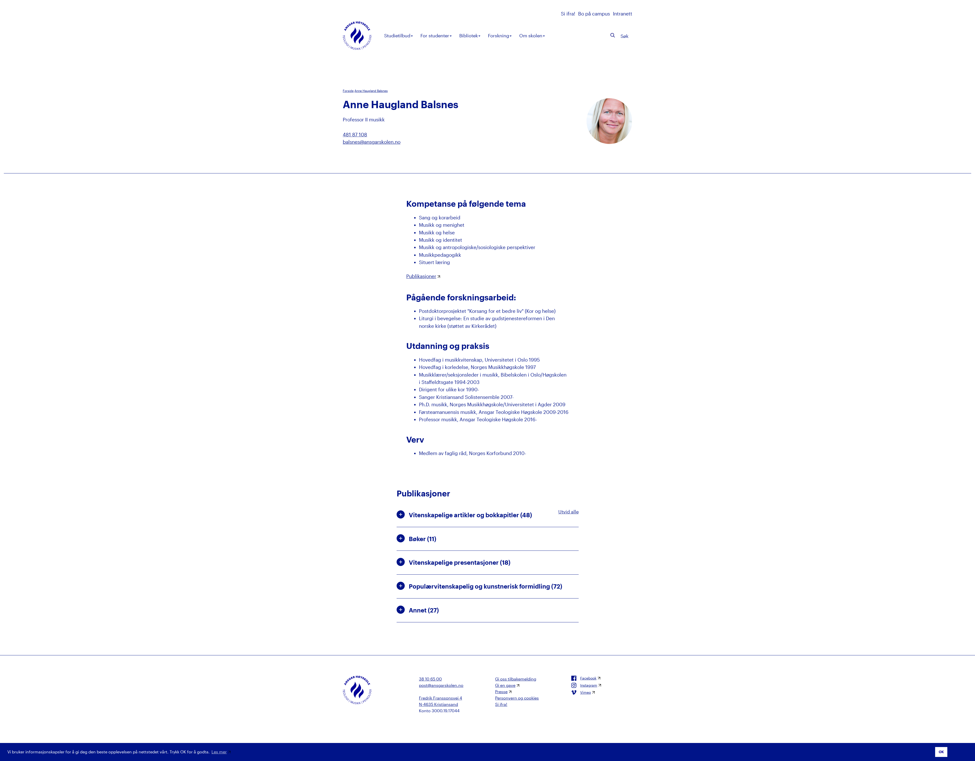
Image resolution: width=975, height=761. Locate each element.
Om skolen (530, 35)
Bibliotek (468, 35)
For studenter (434, 35)
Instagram (588, 685)
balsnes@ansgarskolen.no (371, 142)
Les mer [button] (219, 751)
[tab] (488, 515)
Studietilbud (397, 35)
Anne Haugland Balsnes (371, 90)
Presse (501, 691)
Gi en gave (505, 685)
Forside (348, 90)
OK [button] (941, 752)
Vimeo (585, 692)
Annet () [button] (424, 610)
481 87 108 (355, 134)
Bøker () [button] (422, 538)
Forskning (498, 35)
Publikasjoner (421, 276)
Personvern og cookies (517, 697)
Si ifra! (568, 14)
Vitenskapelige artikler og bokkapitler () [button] (470, 515)
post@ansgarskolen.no (441, 685)
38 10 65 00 (430, 678)
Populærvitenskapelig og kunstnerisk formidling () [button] (485, 586)
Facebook (588, 678)
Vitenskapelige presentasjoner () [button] (459, 562)
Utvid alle (568, 511)
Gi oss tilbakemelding (515, 678)
